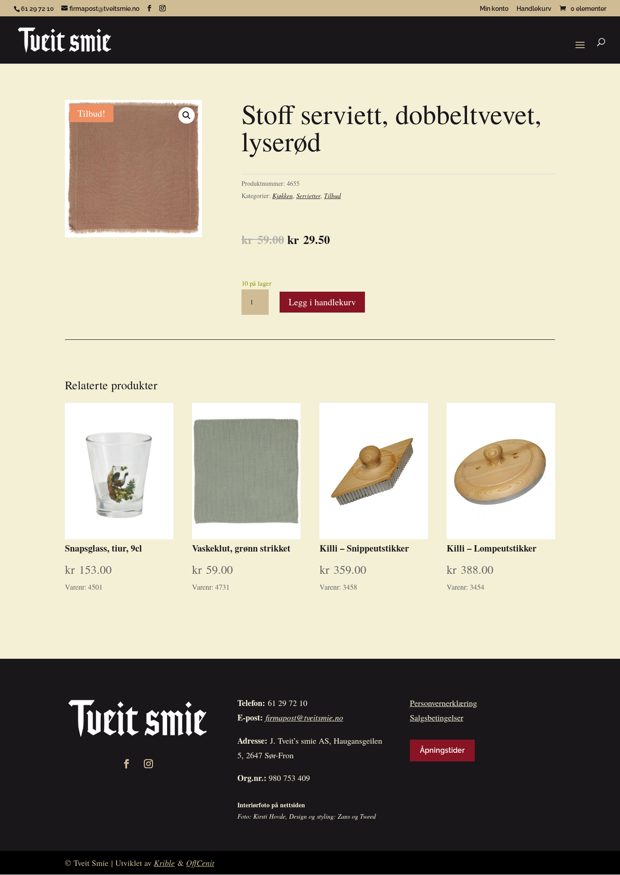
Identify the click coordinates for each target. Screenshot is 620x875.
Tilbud (332, 195)
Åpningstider (442, 750)
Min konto (494, 8)
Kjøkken (282, 195)
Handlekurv (534, 8)
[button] (186, 115)
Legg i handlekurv (322, 302)
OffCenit (200, 862)
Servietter (308, 195)
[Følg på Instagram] (148, 764)
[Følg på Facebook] (127, 764)
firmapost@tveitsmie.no (304, 717)
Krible (164, 862)
